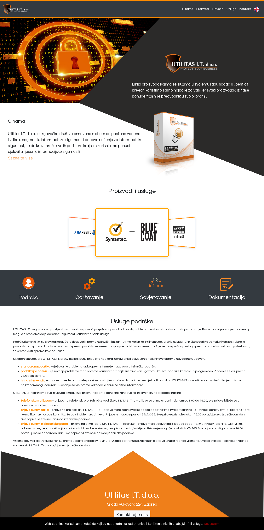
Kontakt (246, 8)
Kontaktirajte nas (132, 514)
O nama (188, 8)
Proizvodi (203, 8)
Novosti (218, 8)
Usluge (232, 8)
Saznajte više (20, 158)
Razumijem (211, 523)
